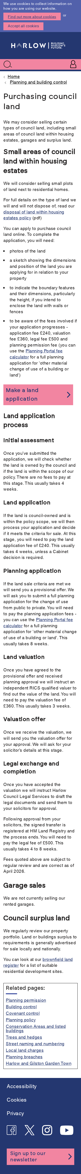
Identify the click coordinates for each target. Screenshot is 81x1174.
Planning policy (21, 1019)
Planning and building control (38, 82)
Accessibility (22, 1085)
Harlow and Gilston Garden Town (38, 1063)
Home (14, 76)
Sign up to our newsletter (27, 1157)
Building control (21, 1006)
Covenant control (23, 1013)
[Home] (38, 45)
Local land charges (25, 1050)
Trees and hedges (24, 1037)
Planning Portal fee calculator (36, 353)
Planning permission (26, 1000)
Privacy (15, 1113)
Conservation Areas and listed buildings (36, 1028)
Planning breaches (24, 1056)
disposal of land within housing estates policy (33, 215)
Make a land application (22, 395)
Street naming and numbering (35, 1043)
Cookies (17, 1099)
